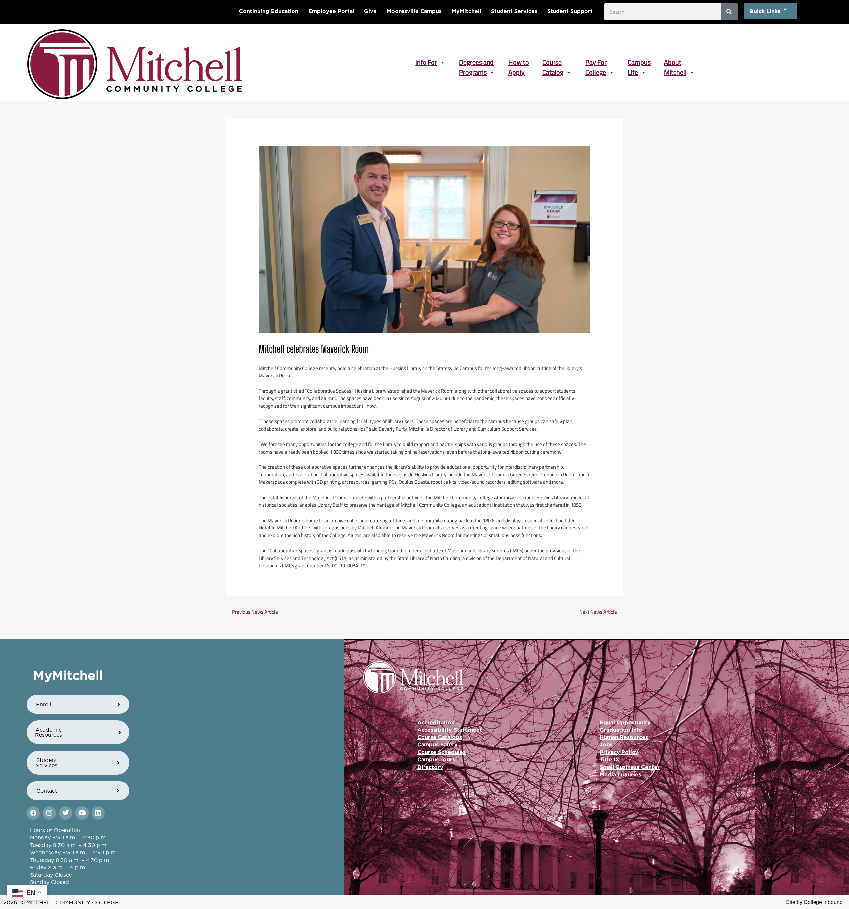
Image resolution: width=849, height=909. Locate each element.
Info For (426, 62)
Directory (430, 767)
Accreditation (436, 722)
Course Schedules (441, 752)
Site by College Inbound (814, 902)
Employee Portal (331, 11)
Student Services (514, 11)
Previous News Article (252, 612)
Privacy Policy (619, 752)
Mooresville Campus (414, 11)
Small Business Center (630, 767)
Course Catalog (552, 62)
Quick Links (764, 11)
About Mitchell (675, 62)
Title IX (609, 759)
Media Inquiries (620, 774)
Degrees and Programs (476, 62)
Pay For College (596, 62)
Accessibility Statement (449, 730)
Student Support (570, 11)
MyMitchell (466, 11)
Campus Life (639, 62)
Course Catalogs (439, 737)
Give (370, 11)
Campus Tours (436, 759)
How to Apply (518, 62)
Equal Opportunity (625, 722)
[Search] (729, 11)
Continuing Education (268, 11)
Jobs (606, 744)
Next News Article (601, 612)
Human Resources (624, 737)
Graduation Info (621, 730)
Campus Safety (437, 744)
